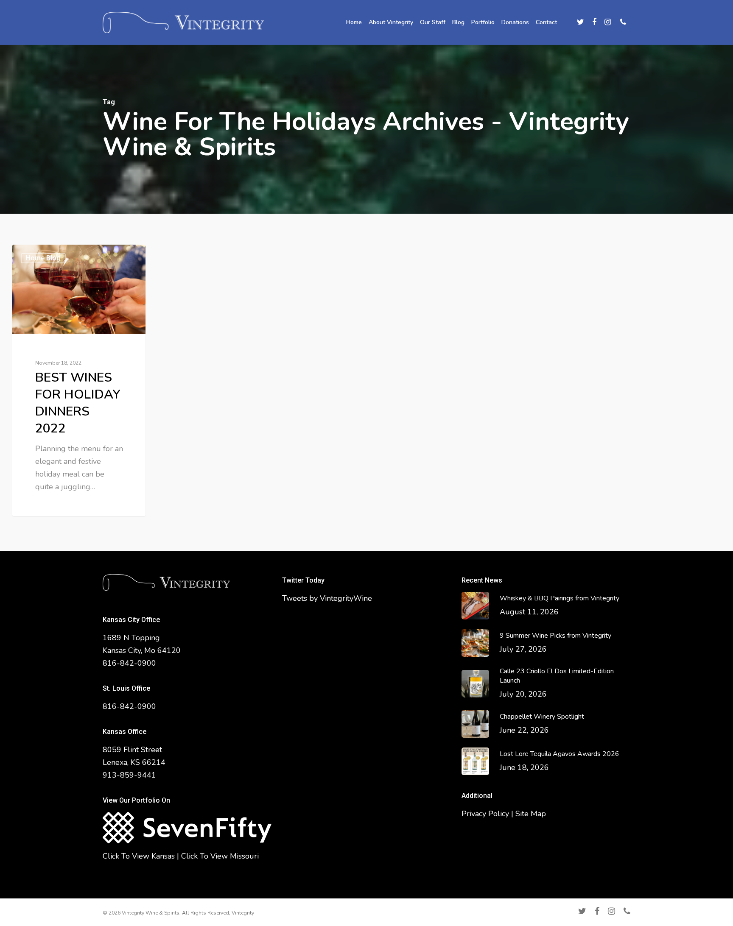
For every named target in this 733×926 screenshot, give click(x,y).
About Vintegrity (391, 22)
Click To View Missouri (220, 856)
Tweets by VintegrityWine (327, 598)
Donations (515, 22)
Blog (458, 22)
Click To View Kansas (139, 856)
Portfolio (483, 22)
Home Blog (43, 258)
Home (354, 22)
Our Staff (432, 22)
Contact (546, 22)
